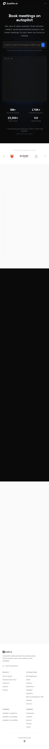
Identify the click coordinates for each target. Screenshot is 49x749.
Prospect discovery (9, 680)
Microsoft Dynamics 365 (35, 697)
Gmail (28, 680)
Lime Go (29, 704)
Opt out (28, 720)
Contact (29, 717)
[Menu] (45, 3)
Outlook (29, 683)
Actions (5, 686)
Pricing (5, 690)
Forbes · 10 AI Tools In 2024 (15, 518)
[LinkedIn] (24, 741)
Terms (28, 727)
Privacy (28, 723)
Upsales (29, 700)
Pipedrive (29, 693)
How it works (7, 676)
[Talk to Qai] (43, 45)
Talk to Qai (24, 633)
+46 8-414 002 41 (11, 666)
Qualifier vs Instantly (10, 717)
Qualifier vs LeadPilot (10, 720)
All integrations (31, 676)
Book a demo (24, 628)
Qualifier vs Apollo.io (10, 713)
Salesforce (30, 686)
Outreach (6, 683)
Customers (30, 713)
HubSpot (29, 690)
